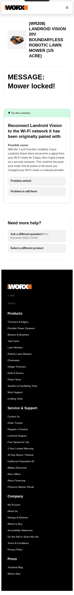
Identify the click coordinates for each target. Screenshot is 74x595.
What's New (14, 573)
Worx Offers (14, 474)
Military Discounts (17, 467)
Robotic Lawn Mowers (20, 354)
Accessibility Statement (20, 530)
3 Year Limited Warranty (21, 448)
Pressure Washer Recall (21, 487)
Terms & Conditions (18, 543)
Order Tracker (15, 423)
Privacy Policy (15, 549)
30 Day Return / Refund (20, 455)
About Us (13, 511)
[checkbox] (37, 181)
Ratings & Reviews (18, 517)
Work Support (15, 392)
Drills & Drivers (16, 373)
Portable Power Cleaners (21, 328)
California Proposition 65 (21, 461)
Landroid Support (17, 435)
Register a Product (18, 429)
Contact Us (14, 416)
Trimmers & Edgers (18, 322)
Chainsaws (13, 360)
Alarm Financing (16, 480)
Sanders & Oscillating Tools (22, 386)
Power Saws (14, 379)
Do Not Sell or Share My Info (23, 536)
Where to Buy (15, 524)
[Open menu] (67, 7)
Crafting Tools (15, 398)
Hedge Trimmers (17, 366)
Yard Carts (13, 341)
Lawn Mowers (15, 347)
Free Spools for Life (18, 442)
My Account (14, 504)
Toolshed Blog (15, 567)
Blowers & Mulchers (18, 334)
